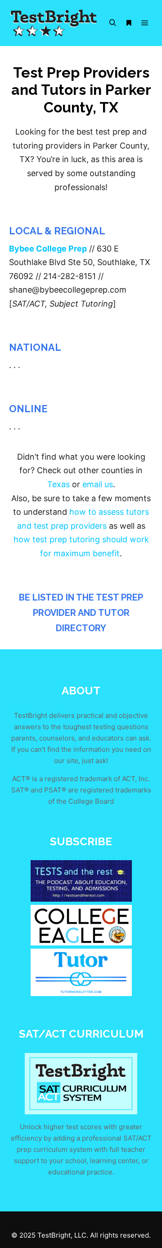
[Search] (112, 23)
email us (97, 484)
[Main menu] (145, 23)
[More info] (129, 23)
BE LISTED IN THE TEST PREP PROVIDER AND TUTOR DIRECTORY (81, 612)
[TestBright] (54, 23)
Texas (58, 484)
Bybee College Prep (48, 248)
